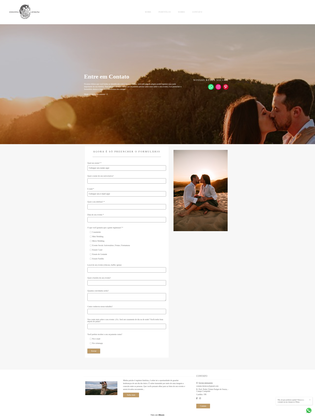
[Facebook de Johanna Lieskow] (196, 398)
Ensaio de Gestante (99, 254)
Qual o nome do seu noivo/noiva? (100, 176)
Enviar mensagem (206, 383)
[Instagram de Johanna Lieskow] (200, 398)
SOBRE (181, 12)
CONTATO (197, 12)
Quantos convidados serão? (98, 291)
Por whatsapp (97, 343)
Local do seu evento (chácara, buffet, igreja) (104, 265)
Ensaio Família (98, 259)
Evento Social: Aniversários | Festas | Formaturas (111, 245)
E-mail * (90, 189)
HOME (148, 12)
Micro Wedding (98, 241)
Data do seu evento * (95, 215)
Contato (203, 406)
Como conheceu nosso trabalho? (100, 307)
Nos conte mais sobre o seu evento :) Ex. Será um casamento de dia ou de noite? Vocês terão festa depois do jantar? (125, 320)
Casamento (96, 232)
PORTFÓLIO (165, 12)
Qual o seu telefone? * (96, 202)
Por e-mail (96, 339)
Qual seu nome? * (94, 163)
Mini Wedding (97, 237)
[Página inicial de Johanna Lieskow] (25, 12)
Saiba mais (131, 395)
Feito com (157, 415)
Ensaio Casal (97, 250)
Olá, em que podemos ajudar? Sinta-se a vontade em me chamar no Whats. (291, 401)
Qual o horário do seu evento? (99, 278)
